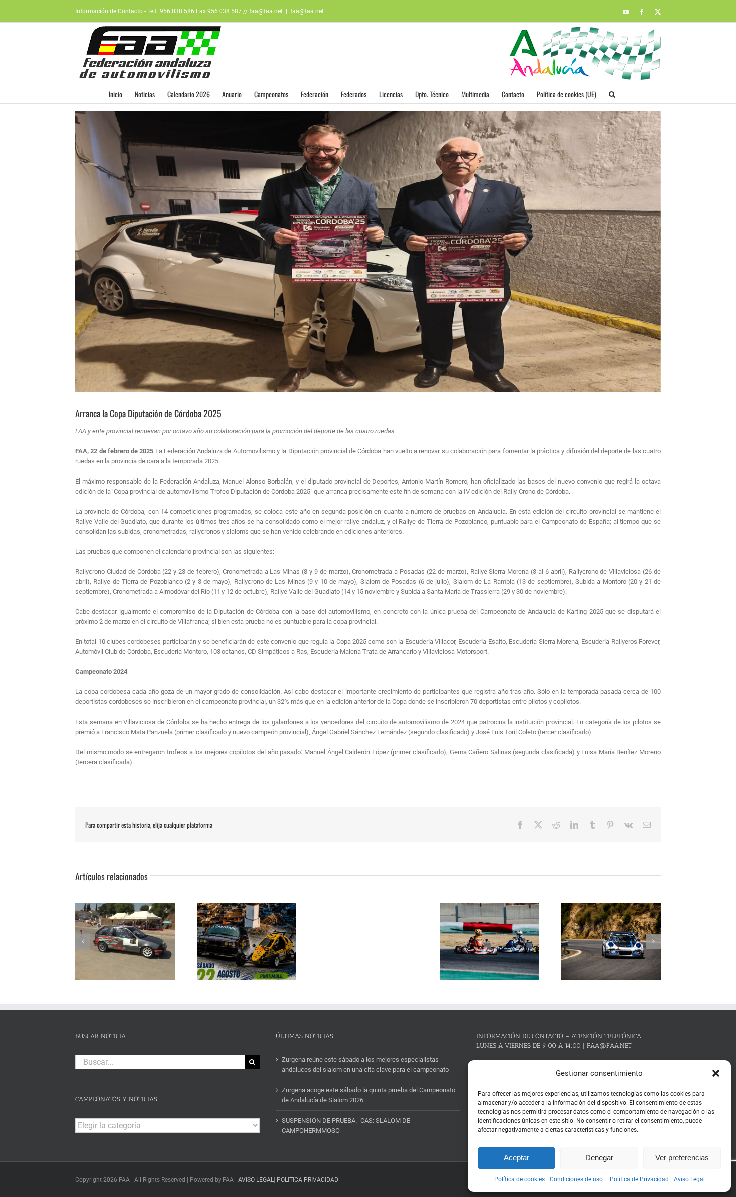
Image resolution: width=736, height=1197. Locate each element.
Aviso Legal (689, 1179)
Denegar (599, 1157)
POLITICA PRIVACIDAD (307, 1179)
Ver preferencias (682, 1157)
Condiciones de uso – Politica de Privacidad (609, 1179)
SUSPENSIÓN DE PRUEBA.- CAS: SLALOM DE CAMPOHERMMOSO (346, 1125)
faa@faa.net (307, 11)
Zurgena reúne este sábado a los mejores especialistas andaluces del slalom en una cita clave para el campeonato (365, 1064)
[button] (716, 1073)
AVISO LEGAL (256, 1179)
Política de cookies (519, 1179)
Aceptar (516, 1157)
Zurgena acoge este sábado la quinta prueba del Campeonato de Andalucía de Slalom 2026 (368, 1095)
